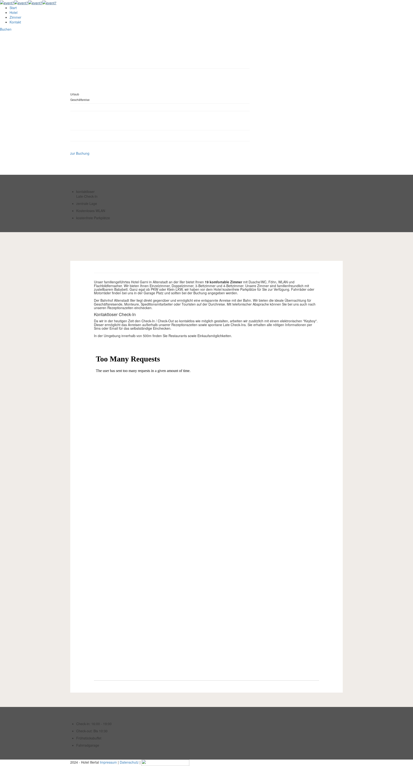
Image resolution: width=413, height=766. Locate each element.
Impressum (108, 762)
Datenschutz (129, 762)
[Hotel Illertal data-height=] (28, 2)
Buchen (5, 29)
